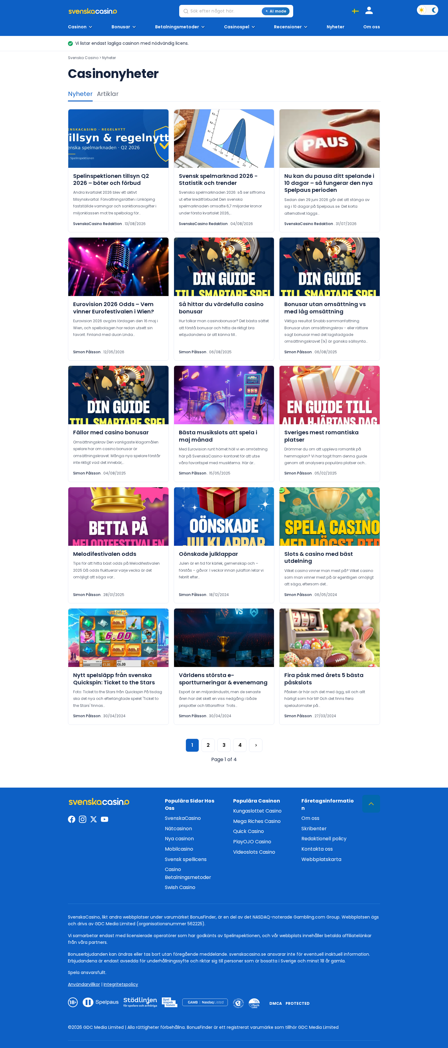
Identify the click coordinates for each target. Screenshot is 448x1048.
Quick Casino (248, 831)
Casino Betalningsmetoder (188, 873)
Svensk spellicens (186, 859)
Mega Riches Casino (257, 821)
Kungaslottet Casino (257, 810)
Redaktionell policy (324, 838)
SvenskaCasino (183, 818)
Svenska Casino (83, 57)
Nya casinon (179, 838)
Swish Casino (180, 887)
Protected (298, 1003)
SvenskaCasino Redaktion (97, 223)
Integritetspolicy (121, 984)
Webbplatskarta (321, 859)
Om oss (371, 27)
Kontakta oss (317, 848)
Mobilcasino (179, 848)
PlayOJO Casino (252, 841)
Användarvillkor (84, 984)
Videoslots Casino (254, 852)
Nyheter (335, 27)
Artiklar (108, 94)
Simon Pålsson (87, 352)
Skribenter (314, 828)
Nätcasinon (178, 828)
